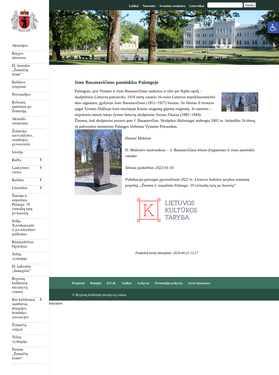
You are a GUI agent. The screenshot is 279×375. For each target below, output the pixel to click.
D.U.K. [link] (111, 283)
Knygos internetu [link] (19, 55)
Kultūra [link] (18, 180)
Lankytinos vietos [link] (20, 169)
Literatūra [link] (19, 188)
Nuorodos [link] (149, 5)
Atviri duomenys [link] (199, 283)
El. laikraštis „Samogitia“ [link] (21, 268)
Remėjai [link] (95, 283)
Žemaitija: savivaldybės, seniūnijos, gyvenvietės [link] (22, 137)
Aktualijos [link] (20, 45)
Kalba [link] (16, 160)
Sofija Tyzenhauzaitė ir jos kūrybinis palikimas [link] (24, 227)
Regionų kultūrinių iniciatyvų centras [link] (20, 285)
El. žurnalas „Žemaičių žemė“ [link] (21, 70)
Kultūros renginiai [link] (19, 84)
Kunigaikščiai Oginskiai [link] (23, 244)
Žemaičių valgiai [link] (19, 327)
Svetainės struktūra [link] (172, 5)
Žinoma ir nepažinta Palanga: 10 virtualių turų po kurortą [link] (22, 204)
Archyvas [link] (143, 283)
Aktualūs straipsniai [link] (20, 121)
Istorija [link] (17, 152)
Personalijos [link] (21, 94)
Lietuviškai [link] (196, 5)
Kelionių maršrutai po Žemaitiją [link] (21, 106)
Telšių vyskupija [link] (19, 256)
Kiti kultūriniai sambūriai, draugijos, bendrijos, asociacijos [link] (23, 308)
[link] (273, 27)
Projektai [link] (78, 283)
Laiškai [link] (134, 5)
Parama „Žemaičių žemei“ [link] (20, 353)
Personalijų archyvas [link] (168, 283)
